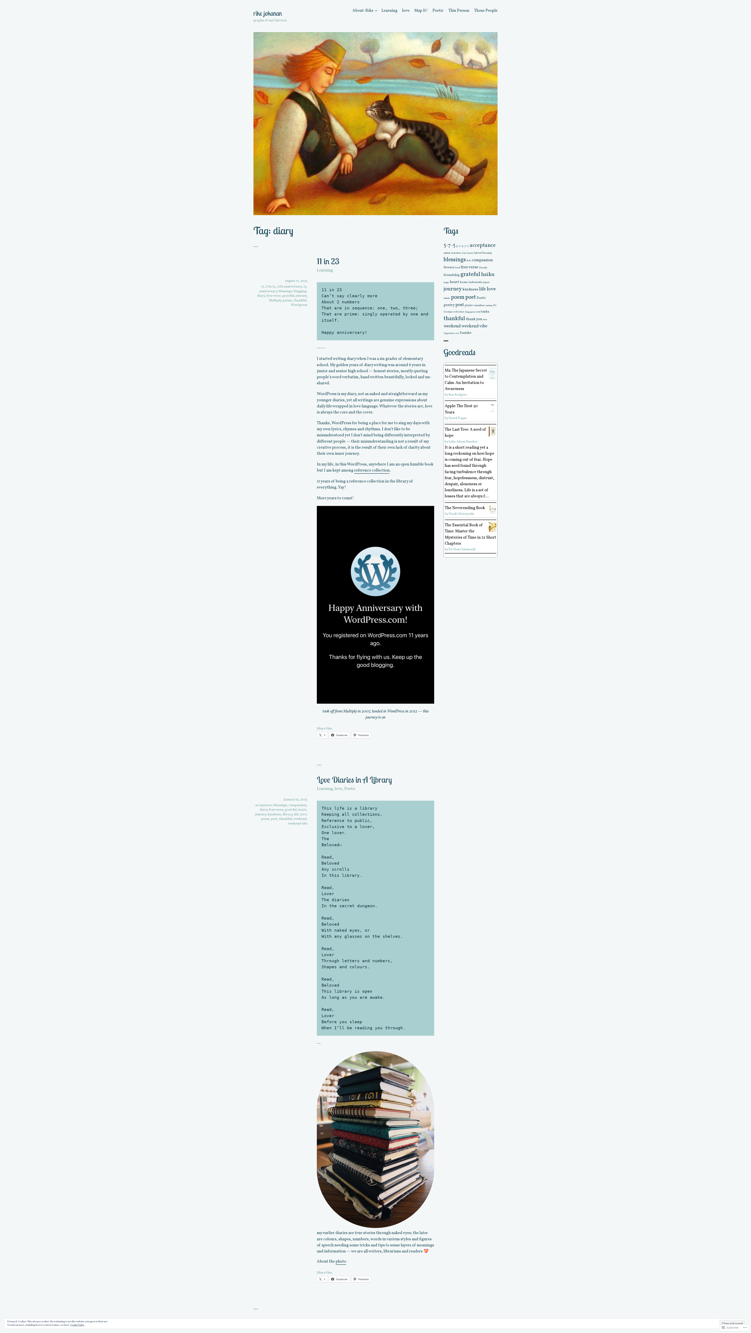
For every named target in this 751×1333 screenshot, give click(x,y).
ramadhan (479, 305)
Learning (389, 10)
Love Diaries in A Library (354, 779)
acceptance (263, 805)
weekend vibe (297, 823)
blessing (487, 253)
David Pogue (458, 418)
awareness (456, 253)
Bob (469, 260)
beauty (470, 253)
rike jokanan (267, 13)
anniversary (268, 291)
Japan (486, 282)
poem (265, 819)
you (457, 333)
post (459, 305)
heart (302, 810)
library (288, 814)
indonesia (475, 282)
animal (447, 253)
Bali (464, 253)
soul (478, 312)
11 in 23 (328, 261)
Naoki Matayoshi (461, 514)
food (457, 267)
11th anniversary (289, 286)
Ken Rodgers (458, 395)
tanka (485, 312)
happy (446, 282)
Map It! (421, 10)
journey (301, 296)
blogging (300, 291)
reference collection (372, 470)
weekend (299, 819)
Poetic (438, 10)
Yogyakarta (449, 333)
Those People (486, 10)
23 (304, 286)
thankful (300, 300)
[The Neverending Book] (492, 509)
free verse (273, 296)
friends (483, 267)
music (447, 298)
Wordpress (299, 305)
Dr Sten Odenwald (462, 549)
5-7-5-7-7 (462, 246)
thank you (474, 319)
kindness (274, 814)
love (406, 10)
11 (262, 286)
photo (341, 1261)
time (485, 319)
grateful (288, 296)
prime (287, 300)
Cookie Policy (77, 1325)
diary (261, 296)
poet (274, 819)
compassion (297, 805)
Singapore (470, 311)
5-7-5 (449, 245)
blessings (285, 291)
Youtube (465, 333)
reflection (458, 311)
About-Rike (363, 10)
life (296, 814)
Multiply (275, 300)
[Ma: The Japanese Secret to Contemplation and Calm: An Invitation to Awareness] (492, 373)
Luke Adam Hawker (463, 441)
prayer (469, 305)
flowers (449, 267)
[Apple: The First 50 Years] (492, 407)
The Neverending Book (465, 508)
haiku (488, 274)
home (464, 282)
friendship (452, 275)
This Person (458, 10)
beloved (478, 253)
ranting (488, 305)
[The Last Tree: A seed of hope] (492, 431)
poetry (449, 305)
